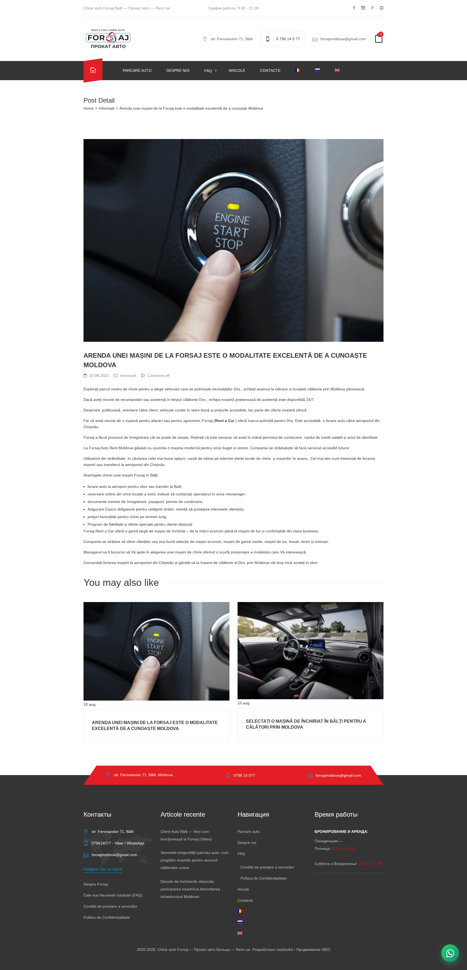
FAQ (208, 71)
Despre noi (177, 70)
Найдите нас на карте (103, 869)
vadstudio (284, 949)
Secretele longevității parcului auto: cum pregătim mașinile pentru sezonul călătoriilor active (195, 860)
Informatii (107, 108)
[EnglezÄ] (341, 70)
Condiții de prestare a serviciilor (110, 906)
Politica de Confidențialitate (107, 917)
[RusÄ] (321, 70)
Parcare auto (137, 70)
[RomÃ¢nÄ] (301, 70)
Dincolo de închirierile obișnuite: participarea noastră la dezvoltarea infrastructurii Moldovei (190, 889)
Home (89, 108)
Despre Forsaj (96, 884)
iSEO (326, 949)
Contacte (270, 70)
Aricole (237, 70)
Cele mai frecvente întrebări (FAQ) (113, 895)
